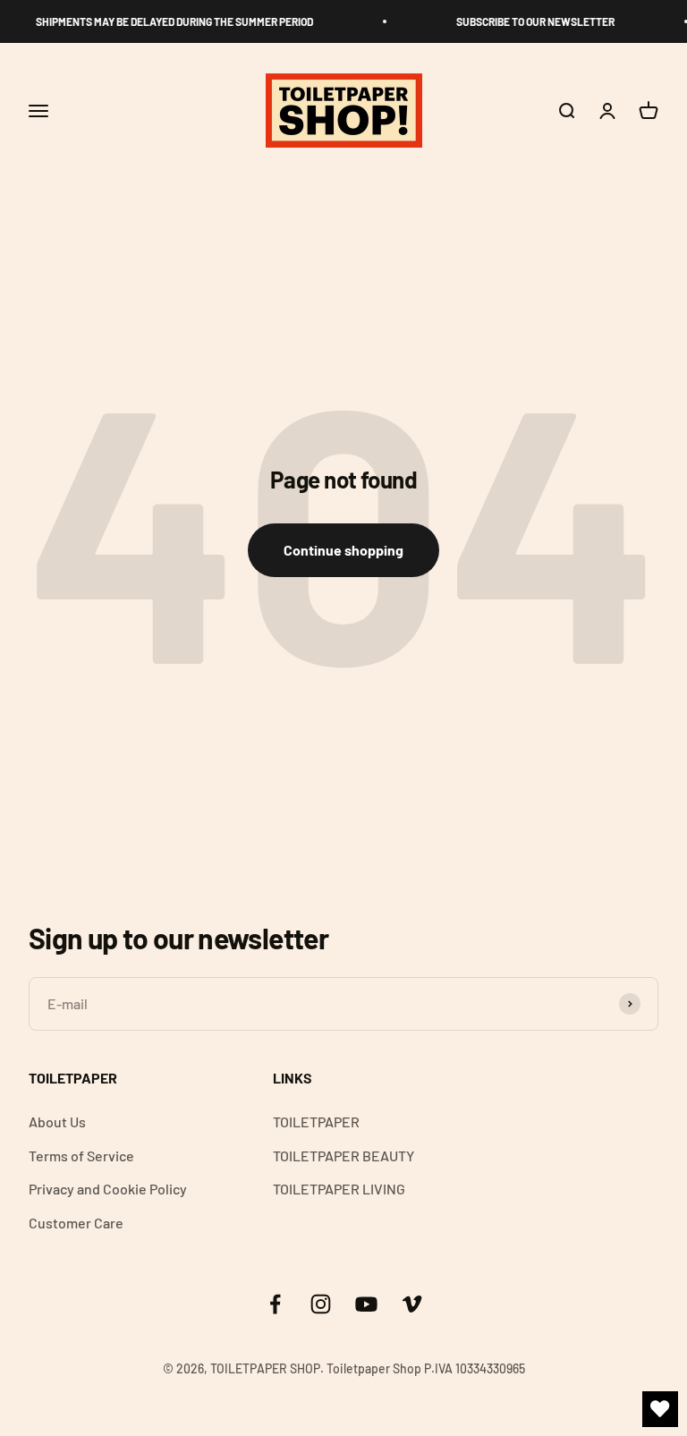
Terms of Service (81, 1155)
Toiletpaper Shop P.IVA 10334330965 (426, 1368)
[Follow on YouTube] (366, 1304)
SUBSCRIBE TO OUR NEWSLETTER (532, 21)
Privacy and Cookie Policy (108, 1188)
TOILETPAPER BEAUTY (343, 1155)
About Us (57, 1121)
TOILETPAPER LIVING (339, 1188)
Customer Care (76, 1222)
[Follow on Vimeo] (412, 1304)
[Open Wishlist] (660, 1409)
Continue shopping (343, 549)
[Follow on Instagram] (321, 1304)
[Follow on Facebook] (275, 1304)
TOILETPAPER (316, 1121)
